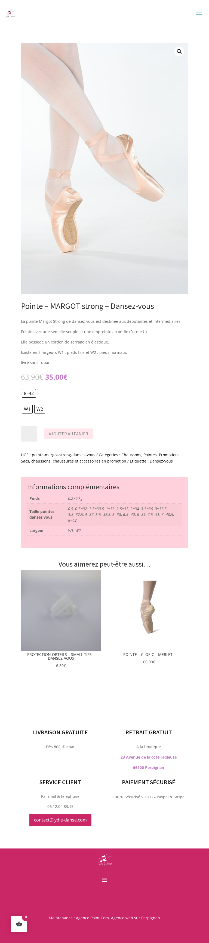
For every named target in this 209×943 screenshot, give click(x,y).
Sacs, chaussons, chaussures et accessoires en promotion (73, 461)
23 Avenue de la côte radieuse (149, 757)
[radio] (29, 393)
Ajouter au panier (68, 433)
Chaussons (131, 454)
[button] (179, 51)
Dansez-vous (161, 461)
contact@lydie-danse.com (60, 820)
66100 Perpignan (148, 767)
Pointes (150, 454)
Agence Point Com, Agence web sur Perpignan (118, 917)
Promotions (169, 454)
